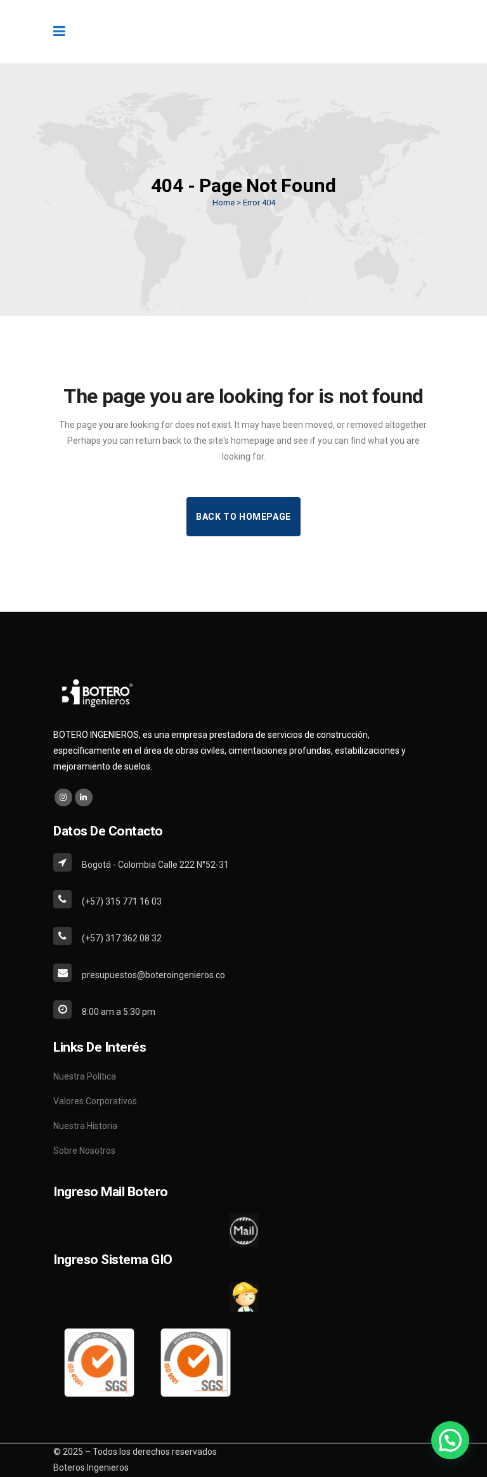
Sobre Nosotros (84, 1150)
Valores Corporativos (95, 1101)
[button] (450, 1440)
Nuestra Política (84, 1076)
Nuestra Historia (85, 1126)
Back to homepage (243, 517)
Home (223, 202)
